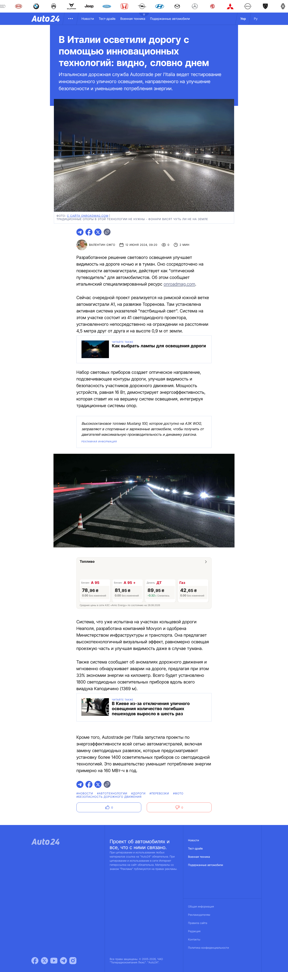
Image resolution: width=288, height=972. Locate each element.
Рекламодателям (199, 915)
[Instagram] (72, 960)
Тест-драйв (107, 19)
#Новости (84, 793)
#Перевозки (159, 793)
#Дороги (138, 793)
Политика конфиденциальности (208, 947)
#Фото (178, 793)
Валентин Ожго (102, 245)
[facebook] (88, 232)
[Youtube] (53, 960)
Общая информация (201, 906)
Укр (243, 19)
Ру (256, 19)
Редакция (194, 931)
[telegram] (79, 232)
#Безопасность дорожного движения (109, 797)
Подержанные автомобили (170, 19)
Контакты (194, 939)
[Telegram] (63, 960)
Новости (88, 19)
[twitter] (97, 232)
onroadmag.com (179, 284)
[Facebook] (34, 960)
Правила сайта (197, 923)
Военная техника (132, 19)
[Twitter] (44, 960)
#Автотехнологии (112, 793)
